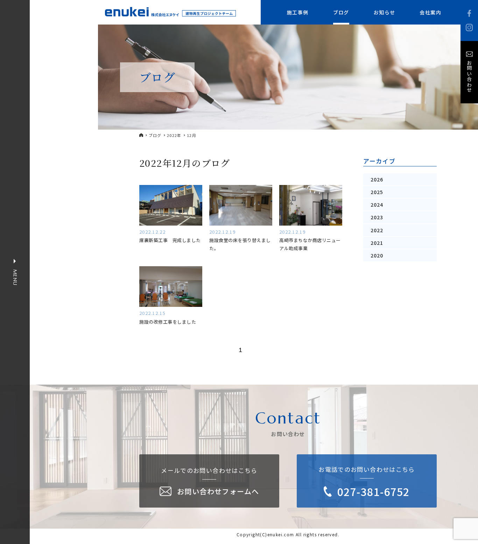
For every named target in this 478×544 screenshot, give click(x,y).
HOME (141, 135)
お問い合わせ (469, 76)
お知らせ (384, 12)
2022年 (174, 135)
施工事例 (298, 12)
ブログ (341, 12)
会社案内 (430, 12)
